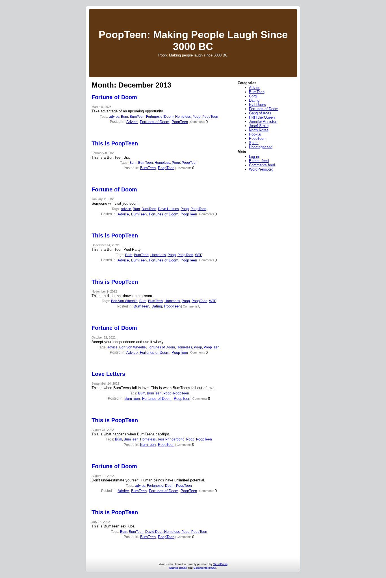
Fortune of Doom (114, 97)
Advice (132, 122)
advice (114, 117)
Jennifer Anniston (263, 121)
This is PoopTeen (115, 143)
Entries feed (259, 161)
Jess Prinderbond (171, 439)
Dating (156, 306)
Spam (254, 143)
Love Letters (108, 374)
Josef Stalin (258, 126)
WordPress (220, 564)
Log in (254, 156)
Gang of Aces (260, 113)
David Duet (153, 532)
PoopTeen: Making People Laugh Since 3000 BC (193, 40)
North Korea (258, 130)
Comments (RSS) (205, 567)
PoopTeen (210, 117)
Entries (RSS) (178, 567)
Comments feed (262, 165)
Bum (124, 117)
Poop (196, 117)
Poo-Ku (255, 134)
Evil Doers (257, 104)
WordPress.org (261, 169)
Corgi (253, 96)
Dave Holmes (168, 209)
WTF (198, 255)
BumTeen (137, 117)
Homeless (183, 117)
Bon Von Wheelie (124, 301)
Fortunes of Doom (160, 117)
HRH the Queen (262, 117)
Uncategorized (260, 147)
